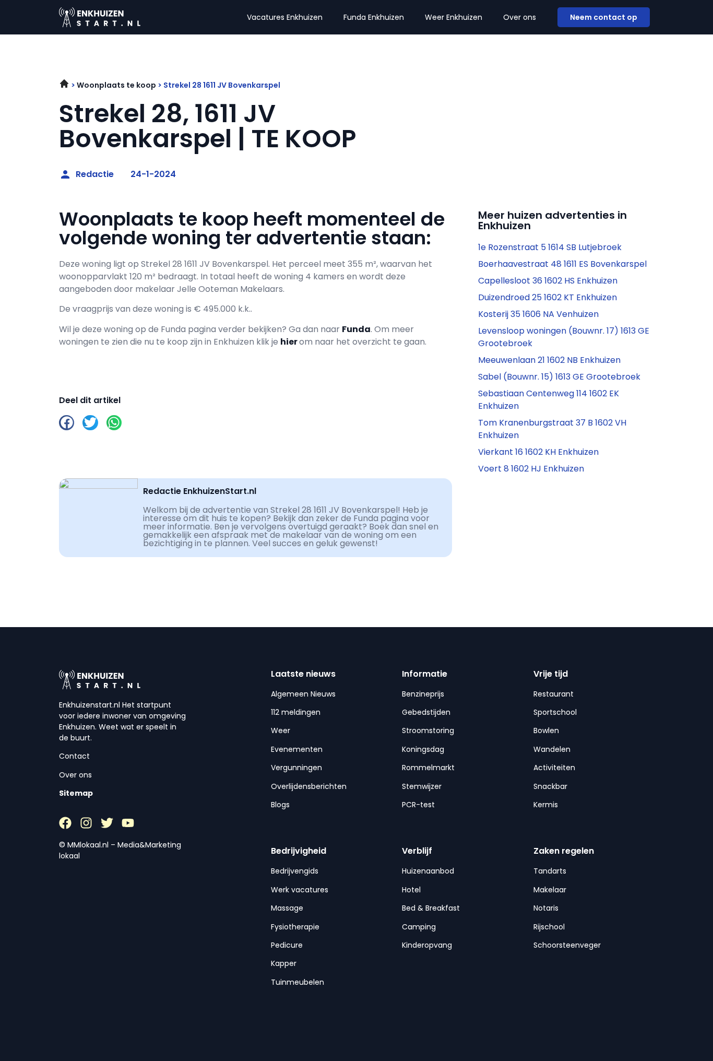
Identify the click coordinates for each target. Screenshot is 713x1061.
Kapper (283, 963)
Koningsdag (423, 749)
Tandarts (549, 871)
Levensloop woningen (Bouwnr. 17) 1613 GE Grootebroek (563, 337)
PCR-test (418, 804)
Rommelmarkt (428, 767)
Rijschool (549, 927)
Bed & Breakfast (431, 908)
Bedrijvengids (294, 871)
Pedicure (287, 945)
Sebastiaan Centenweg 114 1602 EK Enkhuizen (548, 399)
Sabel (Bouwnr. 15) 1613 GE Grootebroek (559, 377)
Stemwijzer (422, 786)
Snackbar (550, 786)
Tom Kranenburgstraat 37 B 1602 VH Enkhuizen (552, 429)
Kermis (545, 804)
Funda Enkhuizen (373, 17)
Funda (356, 329)
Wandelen (552, 749)
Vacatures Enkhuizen (285, 17)
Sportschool (555, 712)
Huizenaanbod (428, 871)
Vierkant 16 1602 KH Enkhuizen (538, 452)
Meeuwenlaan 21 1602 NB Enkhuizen (549, 360)
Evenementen (297, 749)
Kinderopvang (427, 945)
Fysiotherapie (295, 927)
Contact (74, 756)
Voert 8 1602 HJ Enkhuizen (531, 469)
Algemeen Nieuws (303, 694)
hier (289, 342)
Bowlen (546, 730)
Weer (280, 730)
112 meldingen (295, 712)
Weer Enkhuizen (453, 17)
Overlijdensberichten (309, 786)
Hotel (411, 890)
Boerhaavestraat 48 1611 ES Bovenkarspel (562, 264)
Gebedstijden (426, 712)
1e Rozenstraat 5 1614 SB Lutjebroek (550, 247)
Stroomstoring (428, 730)
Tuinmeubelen (297, 982)
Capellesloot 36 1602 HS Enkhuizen (547, 281)
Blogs (280, 804)
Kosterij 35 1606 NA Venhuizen (538, 314)
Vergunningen (296, 767)
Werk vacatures (299, 890)
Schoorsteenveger (567, 945)
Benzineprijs (423, 694)
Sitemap (76, 793)
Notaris (545, 908)
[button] (66, 422)
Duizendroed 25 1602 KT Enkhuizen (547, 297)
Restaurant (553, 694)
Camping (419, 927)
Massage (287, 908)
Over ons (519, 17)
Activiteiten (554, 767)
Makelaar (549, 890)
